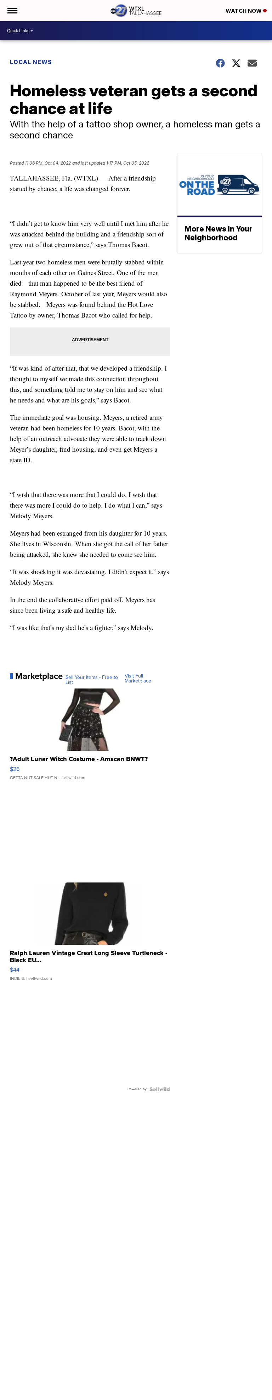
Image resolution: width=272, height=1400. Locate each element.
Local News (31, 61)
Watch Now (244, 10)
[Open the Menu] (11, 10)
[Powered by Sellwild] (159, 1089)
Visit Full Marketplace (138, 679)
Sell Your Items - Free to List (92, 680)
